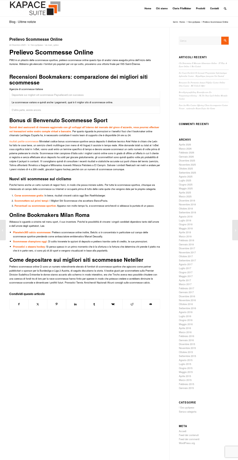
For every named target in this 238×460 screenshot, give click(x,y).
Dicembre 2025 (187, 160)
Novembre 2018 (187, 204)
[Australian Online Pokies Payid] (3, 230)
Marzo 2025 (185, 196)
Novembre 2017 (187, 252)
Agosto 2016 (185, 312)
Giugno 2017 (185, 272)
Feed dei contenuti (189, 435)
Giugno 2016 (185, 320)
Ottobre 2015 (186, 352)
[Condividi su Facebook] (18, 304)
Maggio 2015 (186, 372)
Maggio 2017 (186, 276)
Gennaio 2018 (186, 244)
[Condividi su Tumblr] (94, 304)
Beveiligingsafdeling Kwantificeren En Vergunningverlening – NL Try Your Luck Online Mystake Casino (203, 95)
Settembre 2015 (187, 356)
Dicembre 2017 (187, 248)
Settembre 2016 (187, 308)
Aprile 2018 (185, 232)
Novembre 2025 (187, 164)
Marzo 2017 (185, 284)
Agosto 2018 (185, 216)
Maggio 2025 (186, 188)
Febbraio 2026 (186, 152)
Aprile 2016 (185, 328)
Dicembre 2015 (187, 344)
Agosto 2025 (185, 176)
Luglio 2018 (185, 220)
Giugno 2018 (185, 224)
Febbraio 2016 (186, 336)
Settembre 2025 (187, 172)
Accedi (182, 431)
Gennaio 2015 (186, 388)
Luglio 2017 (185, 268)
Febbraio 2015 (186, 384)
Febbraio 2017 (186, 288)
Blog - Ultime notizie (22, 22)
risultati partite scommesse (23, 141)
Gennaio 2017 (186, 292)
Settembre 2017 (187, 260)
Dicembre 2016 (187, 296)
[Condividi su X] (37, 304)
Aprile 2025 (185, 192)
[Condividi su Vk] (113, 304)
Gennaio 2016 (186, 340)
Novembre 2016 (187, 300)
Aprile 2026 (185, 144)
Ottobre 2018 (186, 208)
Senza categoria (187, 411)
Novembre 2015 (187, 348)
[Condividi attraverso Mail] (150, 304)
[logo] (34, 8)
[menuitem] (148, 8)
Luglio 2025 (185, 180)
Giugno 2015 (185, 368)
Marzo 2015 (185, 380)
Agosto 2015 (185, 360)
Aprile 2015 (185, 376)
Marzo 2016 (185, 332)
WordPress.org (187, 443)
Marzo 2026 (185, 148)
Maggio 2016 (186, 324)
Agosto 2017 (185, 264)
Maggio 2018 (186, 228)
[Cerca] (225, 8)
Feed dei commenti (189, 439)
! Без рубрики (36, 45)
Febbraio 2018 (186, 240)
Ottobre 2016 (186, 304)
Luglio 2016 (185, 316)
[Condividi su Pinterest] (56, 304)
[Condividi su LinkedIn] (75, 304)
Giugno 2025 (185, 184)
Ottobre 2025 (186, 168)
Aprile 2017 (185, 280)
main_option (53, 45)
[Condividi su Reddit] (132, 304)
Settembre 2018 (187, 212)
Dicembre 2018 (187, 200)
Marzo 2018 (185, 236)
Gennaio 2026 (186, 156)
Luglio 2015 (185, 364)
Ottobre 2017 (186, 256)
